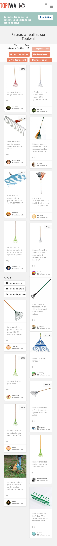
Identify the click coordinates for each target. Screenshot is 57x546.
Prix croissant (41, 54)
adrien (40, 163)
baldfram (16, 267)
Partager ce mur (41, 60)
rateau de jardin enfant (19, 294)
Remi (14, 501)
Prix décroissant (18, 60)
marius (15, 346)
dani (39, 272)
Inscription (45, 17)
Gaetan (15, 106)
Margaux (41, 427)
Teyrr (39, 533)
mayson (40, 326)
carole (15, 212)
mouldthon (42, 478)
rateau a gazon (15, 283)
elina (39, 109)
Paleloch (41, 215)
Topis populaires (20, 54)
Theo (14, 447)
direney (40, 373)
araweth (15, 395)
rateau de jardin (16, 288)
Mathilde (16, 161)
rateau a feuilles (21, 109)
